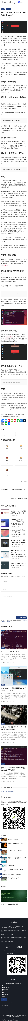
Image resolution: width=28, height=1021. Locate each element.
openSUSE (6, 987)
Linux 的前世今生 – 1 (13, 878)
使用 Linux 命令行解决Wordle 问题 (17, 858)
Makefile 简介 (11, 865)
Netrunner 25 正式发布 (7, 934)
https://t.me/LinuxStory (10, 951)
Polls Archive (4, 1005)
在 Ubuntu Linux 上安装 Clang (11, 651)
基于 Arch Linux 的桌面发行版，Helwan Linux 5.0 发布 (13, 931)
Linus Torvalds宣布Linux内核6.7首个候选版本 (18, 564)
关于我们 (4, 1020)
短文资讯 (8, 9)
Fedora (5, 989)
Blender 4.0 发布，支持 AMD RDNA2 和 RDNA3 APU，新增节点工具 (18, 542)
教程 (3, 9)
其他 (4, 996)
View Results (14, 1003)
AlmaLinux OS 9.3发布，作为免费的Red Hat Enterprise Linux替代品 (18, 532)
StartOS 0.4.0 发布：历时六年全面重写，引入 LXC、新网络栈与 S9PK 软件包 (12, 926)
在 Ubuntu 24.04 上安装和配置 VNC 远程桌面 (18, 512)
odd (4, 662)
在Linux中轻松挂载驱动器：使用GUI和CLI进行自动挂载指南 (13, 728)
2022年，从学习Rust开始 (15, 850)
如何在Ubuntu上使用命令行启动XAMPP (13, 489)
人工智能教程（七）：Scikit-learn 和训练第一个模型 (13, 938)
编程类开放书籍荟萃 (13, 839)
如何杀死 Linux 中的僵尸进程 (15, 843)
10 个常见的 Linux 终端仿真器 (10, 904)
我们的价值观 (16, 1020)
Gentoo (5, 993)
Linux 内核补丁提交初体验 (15, 875)
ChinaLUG (23, 1020)
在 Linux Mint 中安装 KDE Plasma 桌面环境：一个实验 (13, 689)
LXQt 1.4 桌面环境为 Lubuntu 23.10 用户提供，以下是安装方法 (17, 522)
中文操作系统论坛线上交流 (7, 791)
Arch (4, 991)
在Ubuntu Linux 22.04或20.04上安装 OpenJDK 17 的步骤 (13, 769)
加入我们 (9, 1020)
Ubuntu (5, 994)
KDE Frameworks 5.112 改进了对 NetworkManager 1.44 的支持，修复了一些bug (18, 553)
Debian (5, 986)
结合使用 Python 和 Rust (19, 498)
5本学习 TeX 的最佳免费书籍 (15, 870)
